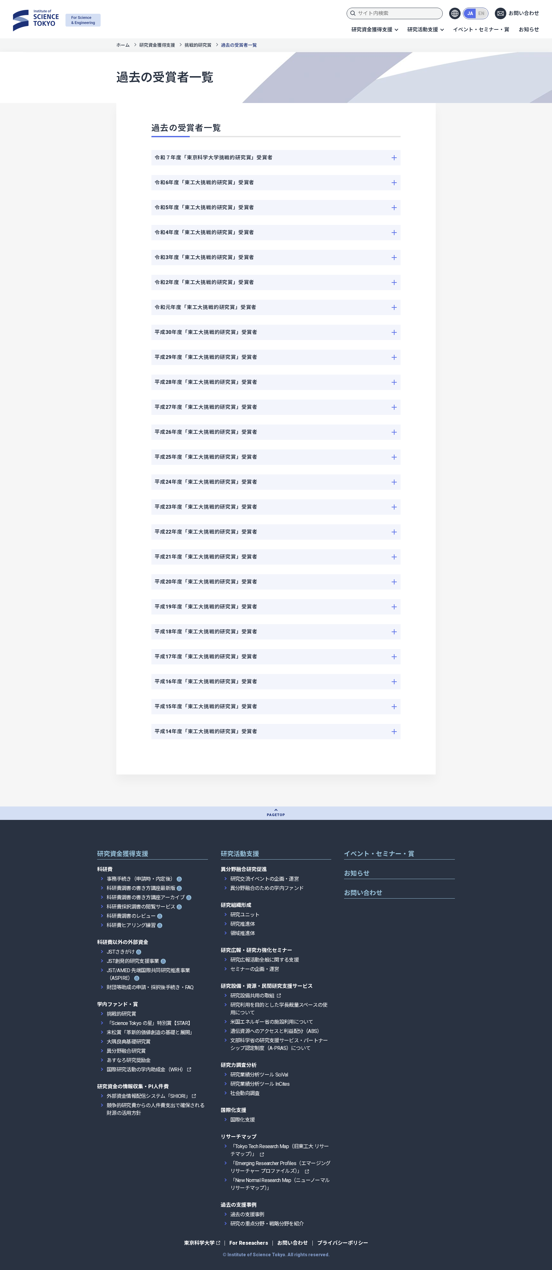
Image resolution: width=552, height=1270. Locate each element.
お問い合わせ (524, 13)
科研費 (104, 869)
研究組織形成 (236, 905)
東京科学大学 (199, 1243)
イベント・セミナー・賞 (481, 30)
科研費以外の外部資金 (122, 942)
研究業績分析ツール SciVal (259, 1075)
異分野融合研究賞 (126, 1051)
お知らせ (529, 30)
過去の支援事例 (239, 1205)
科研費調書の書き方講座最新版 (141, 888)
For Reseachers (248, 1243)
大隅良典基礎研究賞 (129, 1042)
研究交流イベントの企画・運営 (264, 879)
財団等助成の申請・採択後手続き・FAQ (150, 987)
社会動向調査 (245, 1093)
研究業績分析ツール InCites (260, 1084)
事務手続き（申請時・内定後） (141, 879)
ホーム (123, 45)
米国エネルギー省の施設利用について (271, 1022)
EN (481, 13)
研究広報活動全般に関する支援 (264, 960)
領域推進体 (242, 933)
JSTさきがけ (120, 952)
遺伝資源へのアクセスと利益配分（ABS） (276, 1031)
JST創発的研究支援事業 (133, 961)
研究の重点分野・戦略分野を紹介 (267, 1224)
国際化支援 (233, 1110)
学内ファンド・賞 (117, 1004)
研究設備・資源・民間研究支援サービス (267, 986)
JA (470, 13)
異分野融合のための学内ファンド (267, 888)
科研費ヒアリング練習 (131, 925)
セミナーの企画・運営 (254, 969)
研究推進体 (242, 924)
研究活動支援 (422, 30)
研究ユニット (245, 915)
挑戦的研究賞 (198, 45)
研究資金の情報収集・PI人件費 (133, 1086)
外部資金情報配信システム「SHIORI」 (148, 1096)
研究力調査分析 (239, 1065)
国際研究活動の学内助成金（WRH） (146, 1070)
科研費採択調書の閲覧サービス (141, 907)
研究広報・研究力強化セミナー (256, 950)
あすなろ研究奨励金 (129, 1060)
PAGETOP (276, 815)
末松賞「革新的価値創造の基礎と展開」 (151, 1032)
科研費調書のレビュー (131, 916)
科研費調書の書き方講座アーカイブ (146, 897)
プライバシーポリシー (342, 1243)
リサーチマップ (239, 1137)
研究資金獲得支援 (371, 30)
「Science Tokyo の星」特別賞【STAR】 (150, 1023)
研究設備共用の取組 (252, 996)
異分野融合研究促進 (244, 869)
